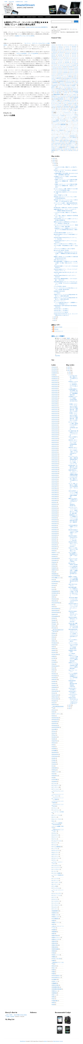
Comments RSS (19, 1)
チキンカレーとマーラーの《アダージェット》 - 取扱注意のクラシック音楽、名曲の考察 (73, 510)
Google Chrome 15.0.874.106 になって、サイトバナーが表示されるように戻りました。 (73, 700)
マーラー (54, 134)
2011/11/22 (60, 55)
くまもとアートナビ (57, 840)
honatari (55, 627)
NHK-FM (76, 97)
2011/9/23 (53, 66)
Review (58, 104)
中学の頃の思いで (72, 146)
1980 (54, 374)
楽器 (54, 920)
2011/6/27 (68, 65)
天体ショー (67, 147)
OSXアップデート (57, 713)
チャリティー (69, 125)
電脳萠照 (72, 147)
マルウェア (60, 134)
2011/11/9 (55, 59)
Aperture (65, 76)
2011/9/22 (74, 65)
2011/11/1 (70, 50)
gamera (75, 84)
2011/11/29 (61, 56)
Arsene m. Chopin (58, 327)
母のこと (58, 150)
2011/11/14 (74, 52)
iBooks (52, 88)
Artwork (75, 76)
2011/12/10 (67, 59)
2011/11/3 (67, 56)
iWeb (54, 91)
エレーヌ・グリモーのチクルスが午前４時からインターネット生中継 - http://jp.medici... (73, 645)
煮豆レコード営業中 (58, 336)
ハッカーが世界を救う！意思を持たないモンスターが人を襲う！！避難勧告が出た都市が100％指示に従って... (65, 254)
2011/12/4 (71, 63)
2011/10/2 (67, 47)
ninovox (54, 710)
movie (68, 96)
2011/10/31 (74, 49)
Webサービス (56, 771)
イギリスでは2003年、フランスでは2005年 (27, 53)
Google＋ (74, 85)
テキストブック (56, 858)
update (54, 107)
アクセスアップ (56, 785)
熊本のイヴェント (74, 140)
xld (69, 109)
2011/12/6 (55, 65)
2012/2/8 (76, 71)
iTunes (69, 89)
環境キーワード (56, 922)
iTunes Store (75, 89)
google (63, 85)
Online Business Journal (58, 1041)
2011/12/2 (53, 62)
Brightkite (68, 78)
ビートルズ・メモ (54, 131)
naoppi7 (66, 97)
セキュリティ (57, 125)
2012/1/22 (55, 69)
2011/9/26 (70, 66)
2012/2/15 (60, 71)
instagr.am (75, 88)
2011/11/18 (67, 53)
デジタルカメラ (75, 127)
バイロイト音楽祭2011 (59, 130)
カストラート (56, 837)
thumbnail (53, 106)
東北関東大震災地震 (67, 149)
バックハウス (68, 130)
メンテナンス (73, 134)
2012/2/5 (71, 71)
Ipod (24, 16)
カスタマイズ (75, 121)
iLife (65, 88)
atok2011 (53, 78)
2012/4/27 (55, 546)
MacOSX (57, 94)
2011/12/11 (74, 59)
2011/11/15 (53, 53)
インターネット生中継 (70, 117)
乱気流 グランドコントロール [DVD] (24, 36)
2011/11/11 (55, 52)
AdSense (70, 75)
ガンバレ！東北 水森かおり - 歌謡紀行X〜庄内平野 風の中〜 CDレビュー (73, 486)
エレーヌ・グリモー (69, 118)
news (71, 97)
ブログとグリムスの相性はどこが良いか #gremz (64, 248)
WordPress (64, 109)
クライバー (55, 842)
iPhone (60, 89)
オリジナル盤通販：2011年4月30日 (58, 120)
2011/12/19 (55, 463)
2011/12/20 (60, 62)
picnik (60, 103)
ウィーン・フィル (57, 815)
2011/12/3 (59, 63)
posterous (70, 103)
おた (76, 118)
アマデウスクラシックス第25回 (58, 115)
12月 (55, 163)
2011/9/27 (76, 66)
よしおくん (55, 907)
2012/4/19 (55, 542)
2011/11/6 (65, 58)
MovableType (63, 96)
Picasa (55, 103)
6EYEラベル (63, 75)
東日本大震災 (56, 985)
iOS (56, 89)
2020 (58, 75)
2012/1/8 (76, 69)
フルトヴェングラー (65, 133)
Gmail (59, 85)
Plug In (64, 103)
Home (5, 1)
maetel (65, 94)
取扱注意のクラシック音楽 (72, 144)
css (52, 81)
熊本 (61, 140)
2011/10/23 (60, 49)
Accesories (48, 16)
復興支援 (53, 150)
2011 (54, 162)
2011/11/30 (74, 56)
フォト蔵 (67, 131)
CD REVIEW (74, 78)
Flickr (77, 82)
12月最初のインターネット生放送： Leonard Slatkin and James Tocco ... (73, 399)
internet (52, 89)
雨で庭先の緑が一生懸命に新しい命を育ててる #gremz (66, 207)
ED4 (77, 81)
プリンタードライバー (55, 133)
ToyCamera (66, 106)
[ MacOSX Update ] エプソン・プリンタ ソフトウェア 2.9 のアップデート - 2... (73, 606)
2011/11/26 (53, 56)
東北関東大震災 (59, 149)
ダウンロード (63, 125)
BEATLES (59, 78)
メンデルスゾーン (57, 905)
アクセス (55, 783)
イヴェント (55, 117)
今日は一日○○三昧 (58, 144)
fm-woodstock (55, 84)
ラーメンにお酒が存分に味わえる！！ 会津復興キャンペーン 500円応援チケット (73, 676)
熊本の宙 (62, 141)
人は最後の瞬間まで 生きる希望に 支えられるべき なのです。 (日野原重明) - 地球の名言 (73, 392)
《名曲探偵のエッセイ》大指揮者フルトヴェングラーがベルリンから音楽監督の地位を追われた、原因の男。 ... (65, 230)
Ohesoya (56, 329)
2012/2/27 (66, 71)
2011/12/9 (62, 65)
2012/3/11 (55, 72)
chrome (71, 79)
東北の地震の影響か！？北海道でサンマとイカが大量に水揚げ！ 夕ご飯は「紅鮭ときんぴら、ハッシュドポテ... (66, 263)
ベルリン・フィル (74, 133)
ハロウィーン (74, 130)
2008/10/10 (53, 46)
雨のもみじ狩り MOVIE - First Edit (61, 250)
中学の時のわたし (57, 977)
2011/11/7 (70, 58)
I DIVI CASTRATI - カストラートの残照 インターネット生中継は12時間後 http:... (73, 493)
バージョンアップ (56, 128)
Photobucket (74, 100)
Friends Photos (69, 84)
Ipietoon (45, 1041)
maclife (76, 92)
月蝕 (66, 143)
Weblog (71, 107)
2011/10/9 (65, 50)
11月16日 (55, 369)
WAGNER (67, 107)
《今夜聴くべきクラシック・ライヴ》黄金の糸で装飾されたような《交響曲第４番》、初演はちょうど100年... (65, 181)
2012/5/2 (53, 75)
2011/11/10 (76, 50)
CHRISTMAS (66, 79)
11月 (55, 165)
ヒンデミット (61, 131)
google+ (68, 85)
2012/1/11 (65, 68)
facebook (55, 82)
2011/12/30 (65, 63)
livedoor (65, 92)
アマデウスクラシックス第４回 (72, 115)
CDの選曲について (55, 79)
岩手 (54, 924)
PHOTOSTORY (71, 101)
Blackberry (40, 16)
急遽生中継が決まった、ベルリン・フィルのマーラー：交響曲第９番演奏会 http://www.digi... (73, 472)
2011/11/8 (76, 58)
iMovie (69, 88)
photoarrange (67, 100)
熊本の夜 (55, 947)
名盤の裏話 (70, 150)
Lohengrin (71, 92)
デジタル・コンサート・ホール (65, 127)
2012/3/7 (55, 539)
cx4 (55, 81)
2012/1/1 (60, 68)
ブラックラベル (74, 131)
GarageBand (53, 85)
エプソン (61, 118)
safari (65, 104)
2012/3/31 (71, 72)
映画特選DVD (44, 27)
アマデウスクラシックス (69, 112)
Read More (57, 355)
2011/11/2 (53, 55)
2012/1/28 (60, 69)
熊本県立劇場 (57, 143)
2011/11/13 (68, 52)
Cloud (76, 79)
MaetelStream (26, 5)
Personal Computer (31, 16)
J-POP (57, 91)
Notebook (12, 16)
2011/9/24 (59, 66)
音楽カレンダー (66, 137)
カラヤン (55, 838)
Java (62, 91)
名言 (66, 150)
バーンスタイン (63, 128)
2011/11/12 (61, 52)
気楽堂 (52, 140)
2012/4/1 (59, 73)
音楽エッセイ (58, 137)
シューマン (70, 124)
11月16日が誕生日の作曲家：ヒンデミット (63, 232)
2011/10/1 (67, 46)
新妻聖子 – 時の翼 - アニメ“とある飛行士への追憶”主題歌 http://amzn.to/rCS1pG (73, 579)
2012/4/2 (55, 544)
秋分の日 (53, 146)
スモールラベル (56, 850)
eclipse (73, 81)
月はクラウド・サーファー (59, 300)
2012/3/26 (65, 72)
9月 (54, 318)
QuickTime (53, 104)
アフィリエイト (59, 112)
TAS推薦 (75, 104)
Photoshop (65, 101)
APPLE (69, 76)
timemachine (59, 106)
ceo (61, 79)
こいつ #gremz (57, 292)
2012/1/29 (66, 69)
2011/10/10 (74, 46)
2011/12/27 (74, 62)
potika (75, 103)
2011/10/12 (53, 47)
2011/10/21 (53, 49)
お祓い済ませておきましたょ (60, 259)
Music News (53, 97)
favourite (62, 82)
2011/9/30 (55, 68)
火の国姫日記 (74, 137)
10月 (55, 317)
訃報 (54, 1004)
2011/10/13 (60, 47)
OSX (54, 711)
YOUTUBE (75, 109)
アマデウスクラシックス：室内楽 (70, 114)
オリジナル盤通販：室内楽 (73, 120)
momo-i (58, 96)
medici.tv (74, 94)
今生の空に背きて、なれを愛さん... (61, 308)
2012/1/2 (71, 68)
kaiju (70, 91)
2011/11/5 (59, 58)
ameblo (75, 75)
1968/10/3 (55, 373)
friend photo (62, 84)
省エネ (57, 146)
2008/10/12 (60, 46)
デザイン (56, 127)
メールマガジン (66, 134)
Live (61, 92)
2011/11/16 (60, 53)
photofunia (53, 101)
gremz (53, 87)
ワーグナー (55, 909)
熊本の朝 (66, 141)
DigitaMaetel (61, 81)
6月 (54, 320)
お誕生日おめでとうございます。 (59, 121)
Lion (54, 92)
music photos (60, 97)
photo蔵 (54, 729)
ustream (59, 107)
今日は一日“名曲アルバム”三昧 (60, 195)
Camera (18, 16)
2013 (54, 158)
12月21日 (55, 371)
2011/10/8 (59, 50)
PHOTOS (59, 101)
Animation (60, 76)
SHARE (70, 104)
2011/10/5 (53, 50)
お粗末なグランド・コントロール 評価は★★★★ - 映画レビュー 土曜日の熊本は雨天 (26, 23)
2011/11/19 (74, 53)
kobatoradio (75, 91)
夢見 (62, 150)
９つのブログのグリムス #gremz (61, 312)
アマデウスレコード (58, 331)
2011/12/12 (55, 458)
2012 (54, 160)
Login (25, 1)
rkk (61, 104)
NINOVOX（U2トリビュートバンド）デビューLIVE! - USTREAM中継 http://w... (73, 443)
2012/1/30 (71, 69)
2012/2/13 (55, 71)
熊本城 (63, 143)
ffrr (73, 82)
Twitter (76, 106)
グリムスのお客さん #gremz (60, 286)
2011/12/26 (67, 62)
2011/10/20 (74, 47)
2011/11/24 (74, 55)
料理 (75, 150)
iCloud (57, 88)
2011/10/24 (67, 49)
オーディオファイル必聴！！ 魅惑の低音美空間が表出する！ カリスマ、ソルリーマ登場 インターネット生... (66, 204)
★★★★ (28, 27)
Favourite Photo (68, 82)
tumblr (72, 106)
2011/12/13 (55, 459)
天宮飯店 (61, 147)
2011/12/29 (53, 63)
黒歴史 (54, 956)
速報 (64, 146)
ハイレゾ (69, 128)
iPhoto (64, 89)
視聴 (64, 144)
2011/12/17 (55, 461)
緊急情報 (57, 140)
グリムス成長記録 (60, 124)
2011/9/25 (65, 66)
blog (63, 78)
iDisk (62, 88)
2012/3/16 (60, 72)
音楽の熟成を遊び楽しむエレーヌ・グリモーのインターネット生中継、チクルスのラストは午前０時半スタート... (65, 283)
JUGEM (66, 91)
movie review (38, 27)
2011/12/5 (76, 63)
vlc (62, 107)
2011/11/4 (32, 27)
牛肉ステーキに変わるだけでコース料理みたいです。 (65, 243)
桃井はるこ (75, 149)
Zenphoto (55, 781)
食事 (61, 146)
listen (58, 92)
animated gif (53, 76)
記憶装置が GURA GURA (59, 291)
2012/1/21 (76, 68)
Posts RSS (11, 1)
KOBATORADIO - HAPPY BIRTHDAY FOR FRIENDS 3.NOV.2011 (73, 683)
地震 (67, 146)
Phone (6, 16)
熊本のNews (66, 140)
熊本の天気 (72, 141)
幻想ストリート (72, 143)
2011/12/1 (61, 59)
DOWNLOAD (68, 81)
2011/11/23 (67, 55)
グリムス (53, 124)
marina (70, 94)
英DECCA (55, 912)
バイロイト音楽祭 (57, 873)
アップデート (56, 787)
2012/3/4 (76, 72)
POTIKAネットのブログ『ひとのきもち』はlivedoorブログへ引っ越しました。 (73, 384)
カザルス (69, 121)
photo (61, 100)
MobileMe (53, 96)
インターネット (62, 117)
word (59, 109)
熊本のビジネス (56, 141)
